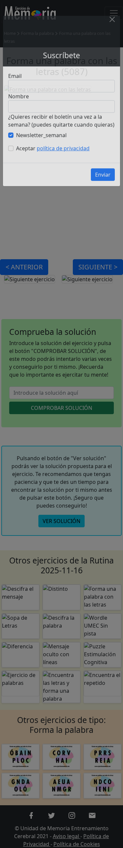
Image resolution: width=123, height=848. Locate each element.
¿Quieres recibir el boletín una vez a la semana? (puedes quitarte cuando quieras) (61, 128)
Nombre (18, 103)
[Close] (112, 26)
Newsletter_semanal (41, 142)
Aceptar (53, 155)
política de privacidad (63, 155)
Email (15, 83)
